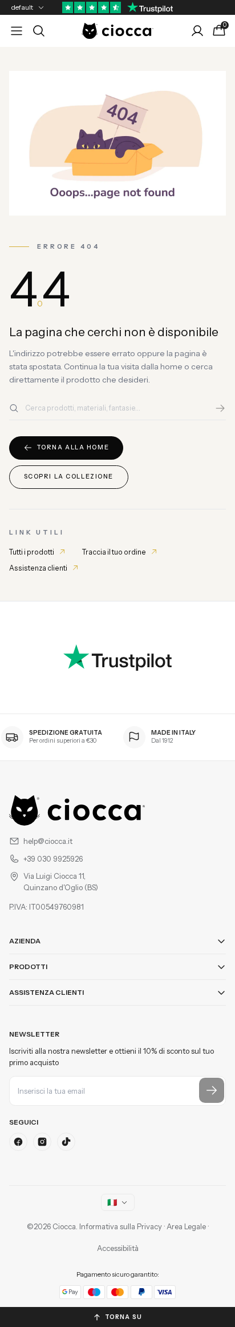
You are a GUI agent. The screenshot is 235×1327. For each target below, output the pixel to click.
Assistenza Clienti (46, 992)
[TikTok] (66, 1142)
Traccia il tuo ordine (114, 552)
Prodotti (28, 966)
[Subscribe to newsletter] (211, 1090)
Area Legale (186, 1226)
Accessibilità (118, 1248)
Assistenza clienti (38, 568)
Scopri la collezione (69, 476)
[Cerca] (220, 408)
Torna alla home (73, 447)
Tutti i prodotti (31, 552)
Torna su (123, 1317)
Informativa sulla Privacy (120, 1226)
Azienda (24, 941)
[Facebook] (18, 1142)
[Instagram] (42, 1142)
